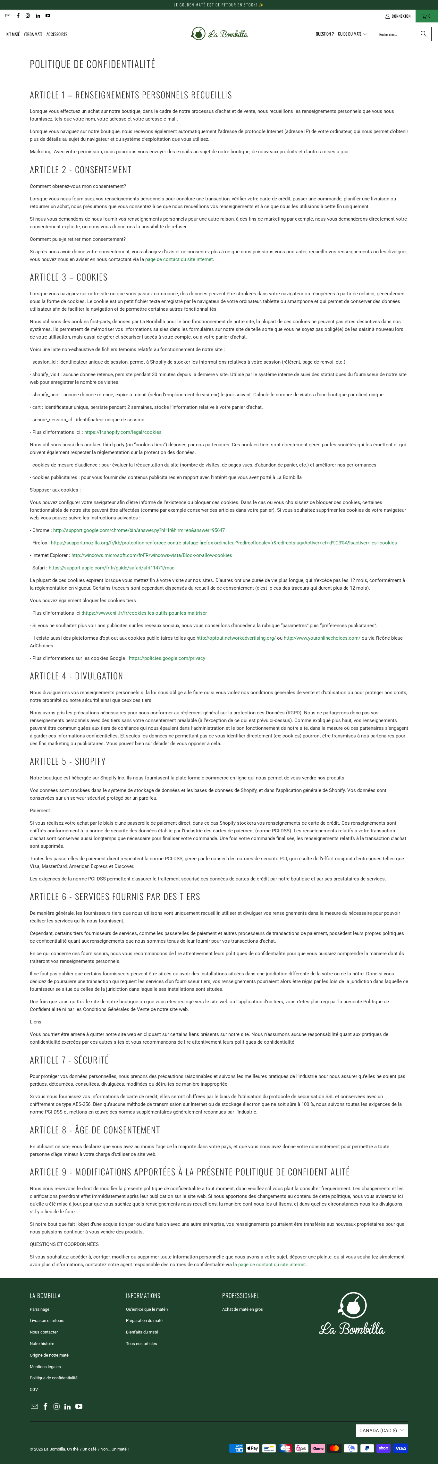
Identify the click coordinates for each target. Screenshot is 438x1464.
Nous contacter (44, 1332)
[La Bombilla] (219, 34)
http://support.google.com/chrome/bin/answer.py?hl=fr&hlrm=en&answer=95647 (139, 530)
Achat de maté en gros (242, 1309)
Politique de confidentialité (54, 1378)
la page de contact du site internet (269, 1264)
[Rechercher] (424, 34)
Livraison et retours (47, 1320)
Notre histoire (42, 1343)
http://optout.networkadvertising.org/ (236, 638)
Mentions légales (45, 1366)
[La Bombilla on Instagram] (27, 16)
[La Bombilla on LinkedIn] (37, 16)
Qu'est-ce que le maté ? (147, 1309)
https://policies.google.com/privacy (167, 658)
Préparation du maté (144, 1320)
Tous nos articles (141, 1343)
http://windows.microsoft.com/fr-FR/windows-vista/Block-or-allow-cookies (152, 555)
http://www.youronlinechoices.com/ (322, 638)
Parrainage (39, 1309)
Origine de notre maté (49, 1355)
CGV (34, 1389)
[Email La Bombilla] (7, 16)
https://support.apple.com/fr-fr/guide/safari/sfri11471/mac (111, 568)
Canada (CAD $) (378, 1431)
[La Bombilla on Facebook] (17, 16)
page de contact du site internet (179, 259)
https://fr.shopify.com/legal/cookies (123, 432)
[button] (352, 34)
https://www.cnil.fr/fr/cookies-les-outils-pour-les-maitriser (145, 613)
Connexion (401, 16)
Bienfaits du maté (142, 1332)
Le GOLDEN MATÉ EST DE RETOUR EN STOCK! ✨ (219, 4)
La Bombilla (54, 1449)
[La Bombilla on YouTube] (47, 16)
